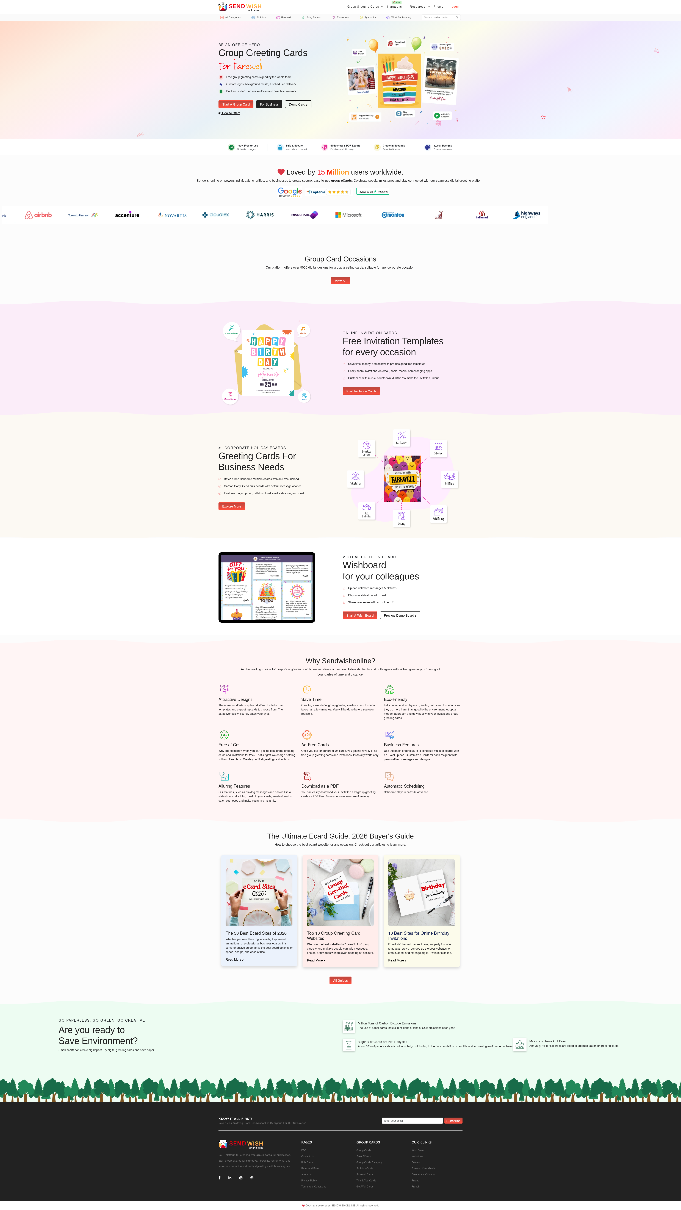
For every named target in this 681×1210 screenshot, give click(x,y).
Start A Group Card (236, 104)
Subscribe (453, 1120)
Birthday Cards (364, 1168)
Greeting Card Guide (423, 1168)
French (416, 1186)
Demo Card (297, 104)
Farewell (286, 17)
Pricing (438, 6)
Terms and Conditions (313, 1186)
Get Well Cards (364, 1186)
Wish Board (418, 1150)
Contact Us (307, 1156)
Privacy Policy (309, 1180)
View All (340, 280)
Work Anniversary (401, 17)
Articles (416, 1162)
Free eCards (363, 1156)
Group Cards (363, 1150)
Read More (234, 959)
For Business (269, 104)
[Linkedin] (229, 1178)
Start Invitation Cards (361, 391)
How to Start (230, 113)
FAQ (303, 1150)
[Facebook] (219, 1178)
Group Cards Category (369, 1162)
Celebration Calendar (424, 1174)
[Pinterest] (251, 1178)
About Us (306, 1174)
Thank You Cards (366, 1180)
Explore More (231, 506)
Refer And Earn (310, 1168)
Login (456, 6)
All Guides (340, 980)
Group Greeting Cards (363, 6)
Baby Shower (313, 17)
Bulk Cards (307, 1162)
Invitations (394, 5)
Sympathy (370, 17)
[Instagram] (240, 1178)
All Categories (233, 17)
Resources (417, 6)
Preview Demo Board (399, 615)
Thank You (343, 17)
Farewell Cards (364, 1174)
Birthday (261, 17)
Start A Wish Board (360, 615)
